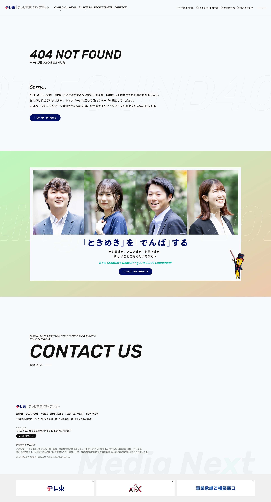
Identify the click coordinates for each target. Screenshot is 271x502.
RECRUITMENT (74, 414)
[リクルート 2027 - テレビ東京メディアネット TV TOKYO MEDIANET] (135, 224)
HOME (20, 414)
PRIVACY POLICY (26, 445)
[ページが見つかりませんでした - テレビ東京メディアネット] (27, 7)
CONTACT (92, 414)
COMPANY (32, 414)
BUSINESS (56, 414)
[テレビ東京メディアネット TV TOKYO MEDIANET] (38, 406)
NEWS (44, 414)
